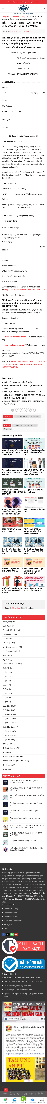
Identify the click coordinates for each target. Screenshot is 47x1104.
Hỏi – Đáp (6, 643)
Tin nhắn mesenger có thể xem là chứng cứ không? (26, 804)
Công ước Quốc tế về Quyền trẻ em (23, 841)
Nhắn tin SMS (41, 1102)
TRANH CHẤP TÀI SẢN (31, 1095)
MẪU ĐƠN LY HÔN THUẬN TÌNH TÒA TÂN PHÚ (23, 392)
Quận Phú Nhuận (9, 727)
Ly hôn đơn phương (10, 647)
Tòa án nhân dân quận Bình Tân (14, 761)
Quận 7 (5, 693)
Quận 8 (5, 698)
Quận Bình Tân (8, 706)
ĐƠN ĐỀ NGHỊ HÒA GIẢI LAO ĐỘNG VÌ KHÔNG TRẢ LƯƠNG (24, 782)
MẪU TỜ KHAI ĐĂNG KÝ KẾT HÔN (18, 382)
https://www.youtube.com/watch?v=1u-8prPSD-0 (25, 290)
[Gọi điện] (23, 1099)
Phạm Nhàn (26, 31)
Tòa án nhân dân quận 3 (12, 757)
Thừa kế (6, 752)
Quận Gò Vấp (8, 719)
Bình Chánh (7, 626)
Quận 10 (6, 668)
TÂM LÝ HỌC (7, 744)
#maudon (7, 429)
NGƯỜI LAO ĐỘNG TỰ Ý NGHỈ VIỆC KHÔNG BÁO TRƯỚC (26, 789)
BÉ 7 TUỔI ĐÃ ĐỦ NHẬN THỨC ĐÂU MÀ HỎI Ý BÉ (27, 797)
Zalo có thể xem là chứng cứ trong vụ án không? (25, 819)
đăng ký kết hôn (9, 634)
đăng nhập (16, 608)
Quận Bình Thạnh (9, 714)
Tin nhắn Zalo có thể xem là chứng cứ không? (24, 812)
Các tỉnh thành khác (10, 630)
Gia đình (6, 639)
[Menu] (3, 8)
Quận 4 (5, 685)
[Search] (44, 8)
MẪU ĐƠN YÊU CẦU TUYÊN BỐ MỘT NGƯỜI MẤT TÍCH (26, 834)
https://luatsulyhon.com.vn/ (15, 345)
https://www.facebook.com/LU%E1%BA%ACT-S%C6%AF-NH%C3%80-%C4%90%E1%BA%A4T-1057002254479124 (23, 364)
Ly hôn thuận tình (9, 651)
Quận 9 (5, 702)
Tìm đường (5, 1102)
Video (5, 769)
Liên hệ (6, 929)
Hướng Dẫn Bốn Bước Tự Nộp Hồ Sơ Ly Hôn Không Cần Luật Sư (26, 849)
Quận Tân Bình (8, 731)
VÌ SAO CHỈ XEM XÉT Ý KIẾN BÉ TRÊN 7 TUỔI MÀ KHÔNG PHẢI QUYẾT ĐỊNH (27, 827)
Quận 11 (6, 672)
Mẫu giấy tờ (7, 655)
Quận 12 (6, 676)
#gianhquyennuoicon (21, 425)
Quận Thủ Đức (8, 740)
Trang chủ (5, 17)
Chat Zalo (14, 1102)
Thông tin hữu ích (9, 748)
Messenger (33, 1102)
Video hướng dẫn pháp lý (13, 921)
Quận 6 (5, 689)
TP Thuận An (8, 765)
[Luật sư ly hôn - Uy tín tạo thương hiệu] (23, 10)
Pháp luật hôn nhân (10, 664)
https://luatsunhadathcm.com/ (15, 337)
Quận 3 (5, 681)
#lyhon (33, 425)
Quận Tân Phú (8, 735)
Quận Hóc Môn (8, 723)
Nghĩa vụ (6, 660)
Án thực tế (7, 622)
